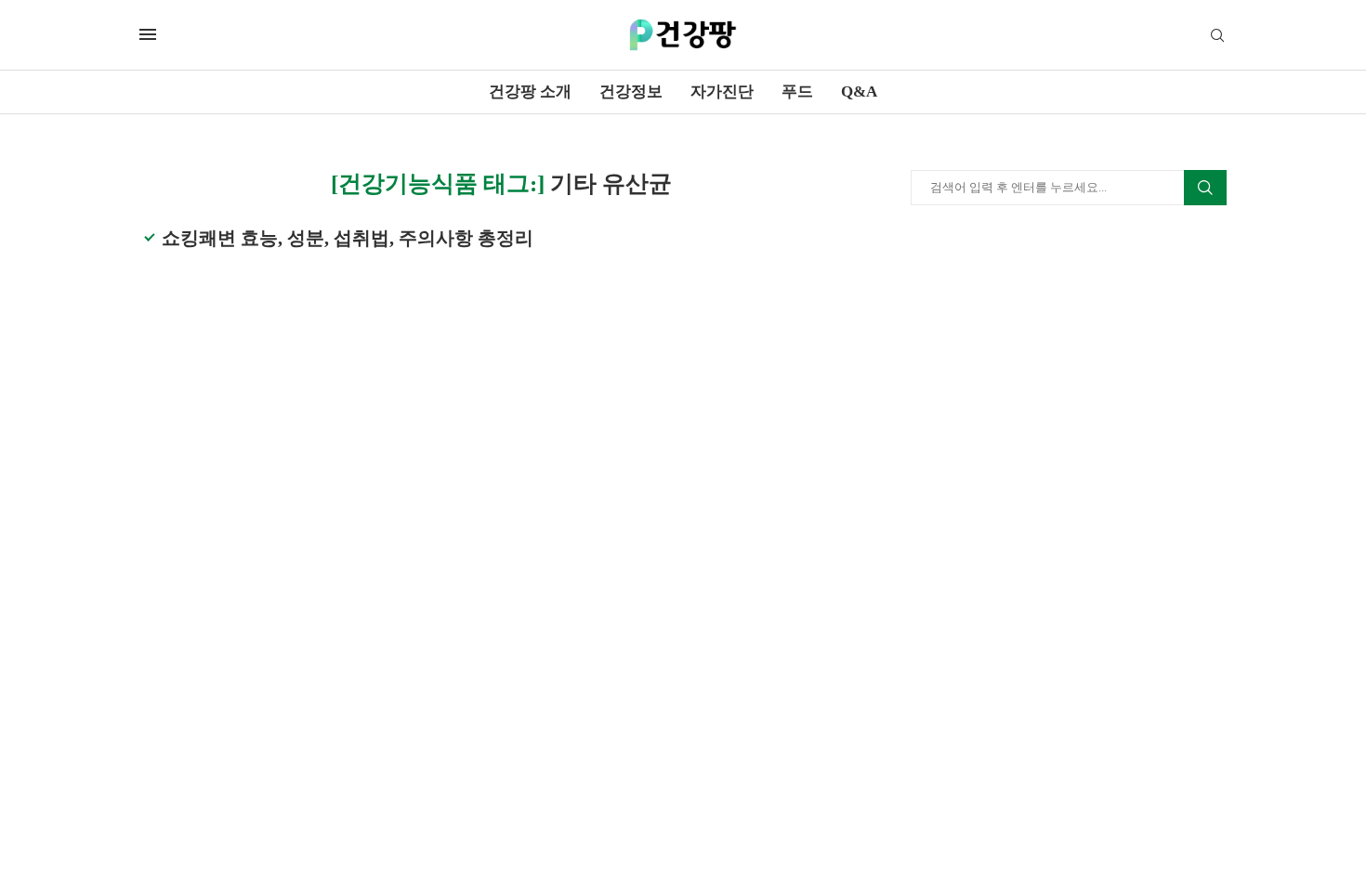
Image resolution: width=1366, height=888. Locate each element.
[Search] (1217, 36)
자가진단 (722, 91)
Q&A (859, 91)
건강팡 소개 (530, 91)
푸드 (797, 91)
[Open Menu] (147, 34)
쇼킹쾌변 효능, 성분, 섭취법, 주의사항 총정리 (347, 238)
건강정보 (631, 91)
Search (1205, 187)
